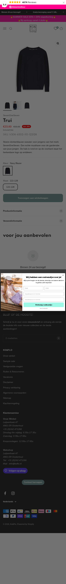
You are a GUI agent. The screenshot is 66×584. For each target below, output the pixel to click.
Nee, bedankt (44, 308)
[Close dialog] (63, 275)
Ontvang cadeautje (43, 305)
